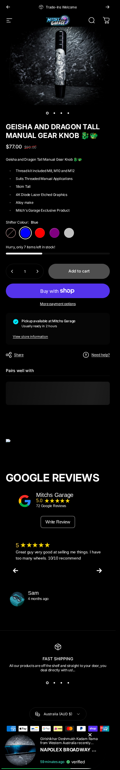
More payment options (57, 304)
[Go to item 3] (61, 113)
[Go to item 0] (47, 113)
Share (19, 355)
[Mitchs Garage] (24, 501)
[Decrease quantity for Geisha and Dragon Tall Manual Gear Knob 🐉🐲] (12, 271)
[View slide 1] (47, 682)
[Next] (107, 7)
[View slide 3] (61, 682)
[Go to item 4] (68, 113)
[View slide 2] (54, 682)
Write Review (57, 521)
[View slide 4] (68, 682)
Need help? (100, 355)
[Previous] (8, 7)
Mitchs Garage (54, 495)
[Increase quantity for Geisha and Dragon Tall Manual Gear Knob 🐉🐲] (37, 271)
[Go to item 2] (54, 113)
